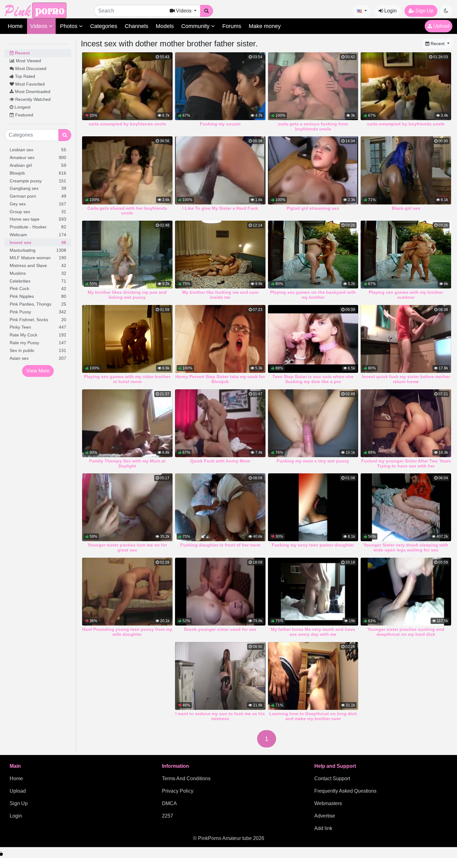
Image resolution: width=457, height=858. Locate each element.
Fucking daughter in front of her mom (220, 544)
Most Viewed (28, 60)
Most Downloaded (32, 91)
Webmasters (328, 803)
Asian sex (38, 358)
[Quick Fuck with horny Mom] (220, 423)
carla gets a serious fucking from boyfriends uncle (313, 126)
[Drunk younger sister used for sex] (220, 592)
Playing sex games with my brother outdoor (406, 295)
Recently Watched (32, 99)
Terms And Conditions (186, 778)
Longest (21, 107)
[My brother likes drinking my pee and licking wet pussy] (127, 254)
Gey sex (38, 203)
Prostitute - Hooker (38, 226)
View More (38, 370)
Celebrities (38, 281)
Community (196, 26)
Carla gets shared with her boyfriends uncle (127, 211)
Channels (136, 26)
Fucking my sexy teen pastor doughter (313, 544)
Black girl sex (406, 208)
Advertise (324, 815)
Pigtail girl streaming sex (313, 208)
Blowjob (38, 173)
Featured (23, 114)
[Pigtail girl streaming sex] (313, 170)
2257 (167, 815)
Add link (323, 828)
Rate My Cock (38, 334)
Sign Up (423, 10)
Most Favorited (29, 84)
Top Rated (24, 76)
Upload (441, 26)
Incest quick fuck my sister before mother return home (406, 379)
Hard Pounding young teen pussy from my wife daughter (127, 632)
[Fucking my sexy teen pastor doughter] (313, 507)
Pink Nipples (38, 296)
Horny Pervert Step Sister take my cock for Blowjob (220, 379)
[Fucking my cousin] (220, 86)
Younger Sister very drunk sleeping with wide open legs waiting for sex (405, 547)
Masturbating (38, 250)
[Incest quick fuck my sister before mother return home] (406, 339)
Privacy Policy (177, 791)
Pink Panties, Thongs (38, 304)
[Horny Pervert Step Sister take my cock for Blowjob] (220, 339)
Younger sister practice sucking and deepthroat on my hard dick (405, 632)
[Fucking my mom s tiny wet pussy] (313, 423)
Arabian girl (38, 165)
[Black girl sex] (406, 170)
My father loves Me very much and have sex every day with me (313, 632)
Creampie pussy (38, 180)
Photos (69, 26)
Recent (22, 52)
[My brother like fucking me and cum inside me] (220, 254)
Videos (39, 26)
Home (15, 26)
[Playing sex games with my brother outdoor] (406, 254)
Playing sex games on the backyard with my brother (313, 295)
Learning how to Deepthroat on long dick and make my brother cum (313, 716)
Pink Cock (38, 288)
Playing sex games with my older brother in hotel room (127, 379)
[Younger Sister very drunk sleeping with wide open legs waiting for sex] (406, 507)
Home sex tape (38, 219)
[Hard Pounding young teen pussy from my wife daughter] (127, 592)
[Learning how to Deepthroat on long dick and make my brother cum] (313, 676)
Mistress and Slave (38, 265)
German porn (38, 196)
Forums (231, 26)
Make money (265, 26)
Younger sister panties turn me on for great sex (127, 547)
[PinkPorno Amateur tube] (42, 10)
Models (165, 26)
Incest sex (38, 242)
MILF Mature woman (38, 257)
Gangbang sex (38, 188)
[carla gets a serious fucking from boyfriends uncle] (313, 86)
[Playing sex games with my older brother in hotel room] (127, 339)
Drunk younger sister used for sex (220, 629)
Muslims (38, 273)
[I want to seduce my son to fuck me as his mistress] (220, 676)
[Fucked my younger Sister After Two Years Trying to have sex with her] (406, 423)
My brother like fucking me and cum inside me (220, 295)
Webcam (38, 234)
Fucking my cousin (220, 123)
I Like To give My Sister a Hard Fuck (220, 208)
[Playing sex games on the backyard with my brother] (313, 254)
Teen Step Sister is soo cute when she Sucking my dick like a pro (312, 379)
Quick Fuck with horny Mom (220, 460)
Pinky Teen (38, 327)
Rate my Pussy (38, 342)
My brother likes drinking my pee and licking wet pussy (127, 295)
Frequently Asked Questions (345, 791)
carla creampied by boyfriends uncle (127, 123)
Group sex (38, 211)
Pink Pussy (38, 311)
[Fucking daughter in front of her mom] (220, 507)
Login (390, 10)
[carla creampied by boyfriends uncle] (127, 86)
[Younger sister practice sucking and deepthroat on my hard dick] (406, 592)
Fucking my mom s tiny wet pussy (313, 460)
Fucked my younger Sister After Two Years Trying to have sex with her (406, 463)
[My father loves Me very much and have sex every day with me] (313, 592)
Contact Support (332, 778)
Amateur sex (38, 157)
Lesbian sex (38, 149)
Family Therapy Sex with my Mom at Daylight (127, 463)
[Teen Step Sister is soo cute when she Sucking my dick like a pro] (313, 339)
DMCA (169, 803)
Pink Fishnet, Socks (38, 319)
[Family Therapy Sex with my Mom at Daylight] (127, 423)
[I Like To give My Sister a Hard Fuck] (220, 170)
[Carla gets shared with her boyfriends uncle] (127, 170)
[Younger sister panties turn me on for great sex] (127, 507)
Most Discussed (30, 68)
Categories (103, 26)
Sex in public (38, 350)
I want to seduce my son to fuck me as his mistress (220, 716)
